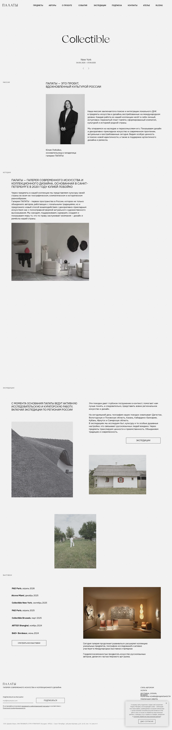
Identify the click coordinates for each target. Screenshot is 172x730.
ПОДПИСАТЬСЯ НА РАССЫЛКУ (13, 697)
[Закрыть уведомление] (166, 703)
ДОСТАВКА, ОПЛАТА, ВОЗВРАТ (149, 694)
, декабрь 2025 (24, 595)
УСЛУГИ (144, 691)
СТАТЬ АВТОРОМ (147, 688)
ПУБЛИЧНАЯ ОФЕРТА (149, 699)
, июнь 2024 (25, 633)
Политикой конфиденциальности (14, 708)
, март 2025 (27, 618)
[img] (10, 5)
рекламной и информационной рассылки (35, 706)
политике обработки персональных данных (147, 716)
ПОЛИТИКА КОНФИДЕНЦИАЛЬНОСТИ (155, 696)
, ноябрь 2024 (27, 625)
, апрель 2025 (23, 610)
